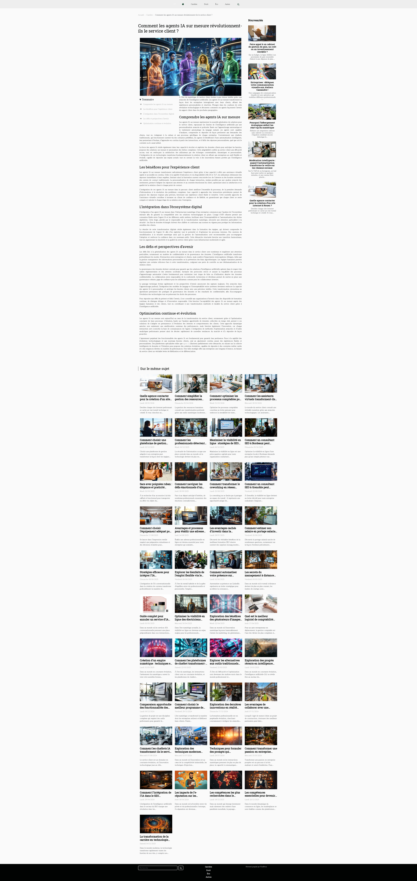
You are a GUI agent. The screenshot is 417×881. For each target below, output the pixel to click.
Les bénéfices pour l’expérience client (157, 109)
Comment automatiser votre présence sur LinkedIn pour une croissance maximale (223, 576)
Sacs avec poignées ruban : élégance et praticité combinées (156, 487)
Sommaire (148, 99)
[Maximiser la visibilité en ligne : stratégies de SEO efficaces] (226, 427)
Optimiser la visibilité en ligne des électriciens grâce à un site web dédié (190, 619)
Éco (216, 4)
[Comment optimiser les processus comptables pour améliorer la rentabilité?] (226, 383)
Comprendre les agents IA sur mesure (158, 104)
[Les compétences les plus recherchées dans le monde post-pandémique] (226, 779)
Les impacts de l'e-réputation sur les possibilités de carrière (188, 796)
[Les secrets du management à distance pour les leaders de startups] (261, 559)
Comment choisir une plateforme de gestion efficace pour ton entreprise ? (153, 444)
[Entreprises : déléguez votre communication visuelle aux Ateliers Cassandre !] (262, 71)
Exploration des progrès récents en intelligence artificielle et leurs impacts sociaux (261, 665)
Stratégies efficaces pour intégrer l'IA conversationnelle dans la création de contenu (155, 576)
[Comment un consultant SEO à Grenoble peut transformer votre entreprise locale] (261, 471)
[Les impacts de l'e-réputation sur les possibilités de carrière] (191, 779)
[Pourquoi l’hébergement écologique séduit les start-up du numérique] (262, 112)
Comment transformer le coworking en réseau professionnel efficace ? (225, 487)
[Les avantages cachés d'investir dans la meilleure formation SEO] (226, 515)
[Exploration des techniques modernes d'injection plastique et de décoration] (191, 735)
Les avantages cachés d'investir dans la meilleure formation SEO (225, 531)
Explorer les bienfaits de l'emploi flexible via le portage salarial (189, 575)
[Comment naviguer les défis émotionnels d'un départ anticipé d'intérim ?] (191, 471)
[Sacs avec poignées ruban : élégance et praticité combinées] (156, 471)
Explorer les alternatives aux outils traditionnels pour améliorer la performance (225, 665)
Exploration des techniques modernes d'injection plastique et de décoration (190, 753)
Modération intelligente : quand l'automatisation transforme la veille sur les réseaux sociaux (262, 164)
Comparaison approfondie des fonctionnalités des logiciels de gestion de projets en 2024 (155, 709)
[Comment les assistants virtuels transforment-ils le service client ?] (261, 383)
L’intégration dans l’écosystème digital (158, 114)
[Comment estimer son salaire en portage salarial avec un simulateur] (261, 515)
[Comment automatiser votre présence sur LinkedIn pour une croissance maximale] (226, 559)
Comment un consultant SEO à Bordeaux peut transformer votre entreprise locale (259, 444)
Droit (206, 4)
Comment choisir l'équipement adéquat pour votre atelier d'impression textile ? (156, 532)
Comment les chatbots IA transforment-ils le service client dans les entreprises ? (156, 753)
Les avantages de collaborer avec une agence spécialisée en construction (258, 709)
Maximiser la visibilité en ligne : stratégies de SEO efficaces (225, 443)
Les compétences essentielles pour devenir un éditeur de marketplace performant (260, 797)
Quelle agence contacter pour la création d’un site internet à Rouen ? (262, 203)
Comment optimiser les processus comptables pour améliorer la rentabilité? (226, 399)
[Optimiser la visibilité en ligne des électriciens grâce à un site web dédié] (191, 603)
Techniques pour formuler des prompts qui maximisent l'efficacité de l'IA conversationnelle (225, 753)
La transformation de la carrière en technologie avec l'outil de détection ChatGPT (154, 841)
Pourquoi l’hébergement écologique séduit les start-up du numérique (262, 125)
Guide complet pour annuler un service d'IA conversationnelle (154, 619)
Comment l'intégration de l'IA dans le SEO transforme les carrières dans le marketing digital (155, 797)
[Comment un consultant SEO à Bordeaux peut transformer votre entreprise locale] (261, 427)
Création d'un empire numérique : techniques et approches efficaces (155, 663)
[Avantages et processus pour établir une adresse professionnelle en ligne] (191, 515)
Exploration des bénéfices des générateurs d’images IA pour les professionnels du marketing (225, 621)
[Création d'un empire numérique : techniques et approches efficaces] (156, 647)
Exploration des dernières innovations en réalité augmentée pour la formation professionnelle (226, 709)
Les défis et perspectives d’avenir (156, 118)
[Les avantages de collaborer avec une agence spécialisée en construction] (261, 691)
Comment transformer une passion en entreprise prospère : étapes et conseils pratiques (261, 753)
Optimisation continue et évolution (157, 123)
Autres (227, 4)
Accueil (141, 15)
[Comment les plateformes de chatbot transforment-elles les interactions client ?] (191, 647)
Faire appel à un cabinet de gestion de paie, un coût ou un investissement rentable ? (262, 48)
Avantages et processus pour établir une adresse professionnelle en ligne (189, 531)
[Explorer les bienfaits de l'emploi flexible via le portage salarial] (191, 559)
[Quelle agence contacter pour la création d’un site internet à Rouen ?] (262, 190)
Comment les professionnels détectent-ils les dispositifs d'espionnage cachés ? (190, 444)
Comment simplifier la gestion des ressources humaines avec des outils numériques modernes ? (190, 400)
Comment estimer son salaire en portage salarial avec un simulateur (260, 531)
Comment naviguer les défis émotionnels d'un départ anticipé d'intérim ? (191, 487)
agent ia (186, 343)
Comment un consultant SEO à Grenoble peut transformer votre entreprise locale (259, 488)
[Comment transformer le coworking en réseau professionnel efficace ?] (226, 471)
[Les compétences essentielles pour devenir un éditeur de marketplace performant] (261, 779)
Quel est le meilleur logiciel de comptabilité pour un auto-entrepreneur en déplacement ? (261, 621)
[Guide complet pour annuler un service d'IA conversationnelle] (156, 603)
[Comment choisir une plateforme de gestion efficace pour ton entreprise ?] (156, 427)
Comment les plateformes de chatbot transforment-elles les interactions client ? (190, 665)
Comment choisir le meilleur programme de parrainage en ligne (189, 708)
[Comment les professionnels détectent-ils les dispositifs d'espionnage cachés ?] (191, 427)
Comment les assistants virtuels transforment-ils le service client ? (260, 399)
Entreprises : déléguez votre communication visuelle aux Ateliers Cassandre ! (262, 86)
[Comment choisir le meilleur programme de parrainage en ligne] (191, 691)
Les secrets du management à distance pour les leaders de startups (259, 576)
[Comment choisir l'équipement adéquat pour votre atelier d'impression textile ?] (156, 515)
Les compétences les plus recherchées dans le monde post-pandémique (225, 796)
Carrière (194, 4)
